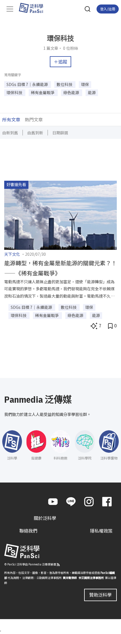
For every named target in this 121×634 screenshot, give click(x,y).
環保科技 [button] (14, 92)
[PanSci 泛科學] (33, 8)
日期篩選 (60, 132)
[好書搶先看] (60, 214)
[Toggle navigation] (9, 9)
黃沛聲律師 (70, 578)
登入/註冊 (107, 8)
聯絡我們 (28, 530)
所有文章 (11, 119)
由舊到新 (35, 132)
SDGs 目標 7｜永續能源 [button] (27, 84)
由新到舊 (10, 132)
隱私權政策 (101, 530)
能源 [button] (92, 92)
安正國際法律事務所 (91, 578)
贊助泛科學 (100, 594)
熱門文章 (34, 119)
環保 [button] (85, 84)
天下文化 (12, 254)
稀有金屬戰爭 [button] (43, 92)
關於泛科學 (45, 518)
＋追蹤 (60, 61)
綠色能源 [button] (71, 92)
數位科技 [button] (65, 84)
